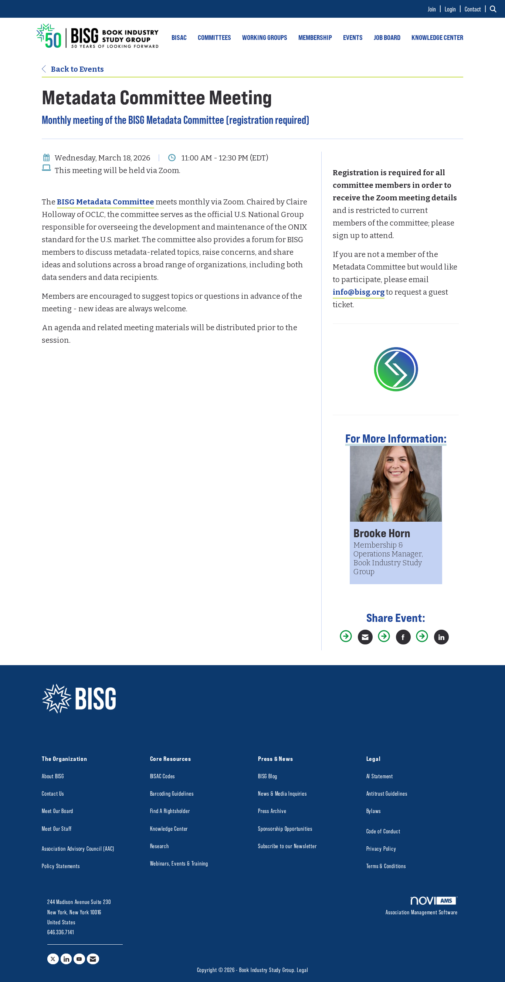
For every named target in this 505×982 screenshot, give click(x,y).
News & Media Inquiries (282, 793)
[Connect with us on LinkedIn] (66, 959)
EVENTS (353, 37)
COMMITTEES (214, 37)
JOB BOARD (387, 37)
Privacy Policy (381, 848)
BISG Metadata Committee (105, 201)
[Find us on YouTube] (79, 959)
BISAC (179, 37)
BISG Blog (267, 775)
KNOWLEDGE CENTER (437, 37)
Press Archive (272, 810)
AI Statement (379, 775)
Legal (302, 969)
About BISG (53, 775)
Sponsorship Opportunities (285, 828)
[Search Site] (494, 8)
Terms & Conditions (386, 865)
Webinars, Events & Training (179, 863)
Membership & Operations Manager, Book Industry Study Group (388, 558)
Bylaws (373, 810)
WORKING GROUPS (264, 37)
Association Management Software (422, 911)
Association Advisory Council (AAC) (78, 848)
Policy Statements (61, 865)
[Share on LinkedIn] (441, 637)
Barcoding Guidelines (172, 793)
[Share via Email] (365, 637)
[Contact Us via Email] (93, 959)
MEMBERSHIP (315, 37)
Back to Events (77, 69)
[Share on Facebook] (403, 637)
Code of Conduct (383, 830)
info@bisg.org (358, 292)
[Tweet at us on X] (53, 959)
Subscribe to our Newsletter (287, 845)
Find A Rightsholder (170, 810)
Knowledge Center (169, 828)
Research (159, 845)
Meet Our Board (57, 810)
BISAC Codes (162, 775)
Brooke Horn (381, 532)
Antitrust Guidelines (386, 793)
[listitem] (435, 8)
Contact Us (53, 793)
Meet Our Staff (57, 828)
